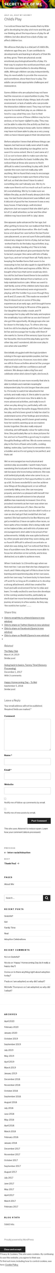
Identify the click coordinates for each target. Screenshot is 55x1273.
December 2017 (12, 1148)
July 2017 (8, 1177)
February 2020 (11, 1027)
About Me (9, 884)
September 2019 (12, 1044)
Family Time (10, 927)
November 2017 (12, 1154)
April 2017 (9, 1195)
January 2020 (10, 1033)
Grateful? (8, 916)
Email (7, 770)
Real (6, 933)
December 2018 (12, 1079)
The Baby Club (11, 651)
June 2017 (9, 1183)
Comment (9, 716)
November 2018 (12, 1085)
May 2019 (9, 1056)
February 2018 (11, 1137)
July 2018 (8, 1108)
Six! (5, 922)
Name (8, 755)
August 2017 (10, 1172)
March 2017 (10, 1201)
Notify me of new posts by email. (20, 812)
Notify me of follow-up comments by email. (24, 802)
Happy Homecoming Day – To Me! (20, 682)
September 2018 (12, 1096)
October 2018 (11, 1091)
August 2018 (10, 1102)
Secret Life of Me (23, 4)
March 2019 (10, 1067)
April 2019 (9, 1062)
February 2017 (11, 1206)
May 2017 (9, 1189)
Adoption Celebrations (15, 939)
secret (27, 15)
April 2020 (9, 1021)
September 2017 (12, 1166)
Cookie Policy (11, 1265)
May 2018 (9, 1119)
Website (9, 784)
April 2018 (9, 1125)
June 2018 (9, 1114)
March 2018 (10, 1131)
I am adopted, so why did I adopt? (29, 981)
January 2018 (10, 1143)
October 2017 (11, 1160)
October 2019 (11, 1038)
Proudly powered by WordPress (19, 1239)
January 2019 (10, 1073)
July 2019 (8, 1050)
